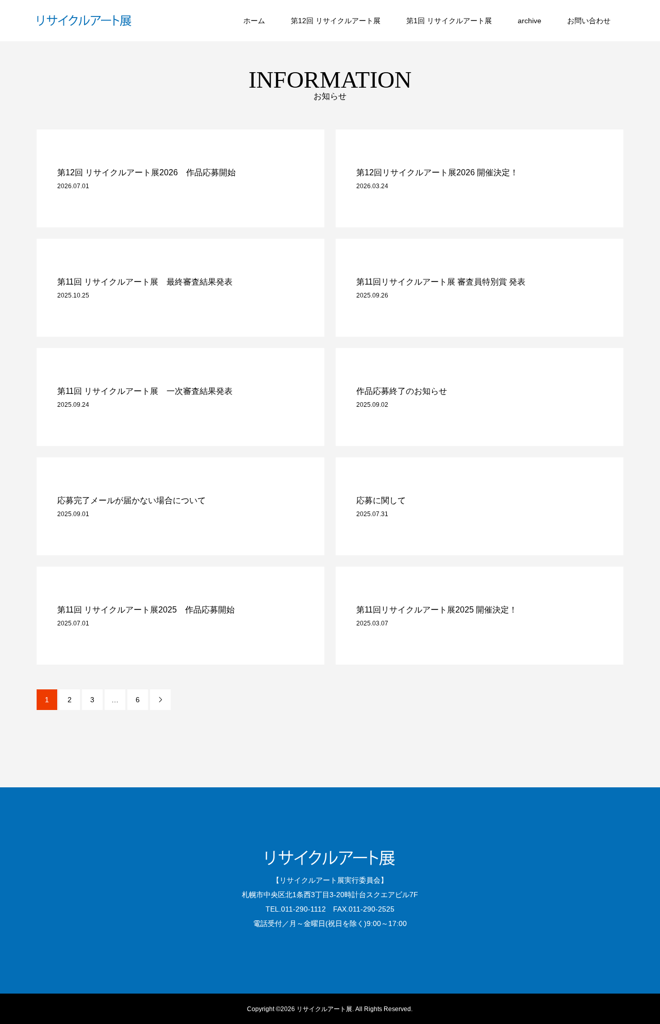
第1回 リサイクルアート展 (449, 20)
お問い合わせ (588, 20)
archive (529, 20)
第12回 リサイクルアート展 (336, 20)
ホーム (254, 20)
